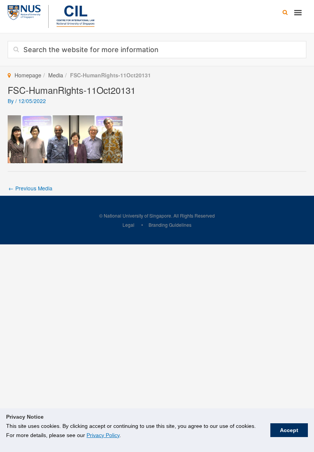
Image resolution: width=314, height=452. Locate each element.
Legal (128, 224)
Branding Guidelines (170, 224)
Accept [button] (289, 430)
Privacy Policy (103, 435)
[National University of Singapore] (24, 11)
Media (55, 75)
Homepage (28, 75)
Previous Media (30, 188)
